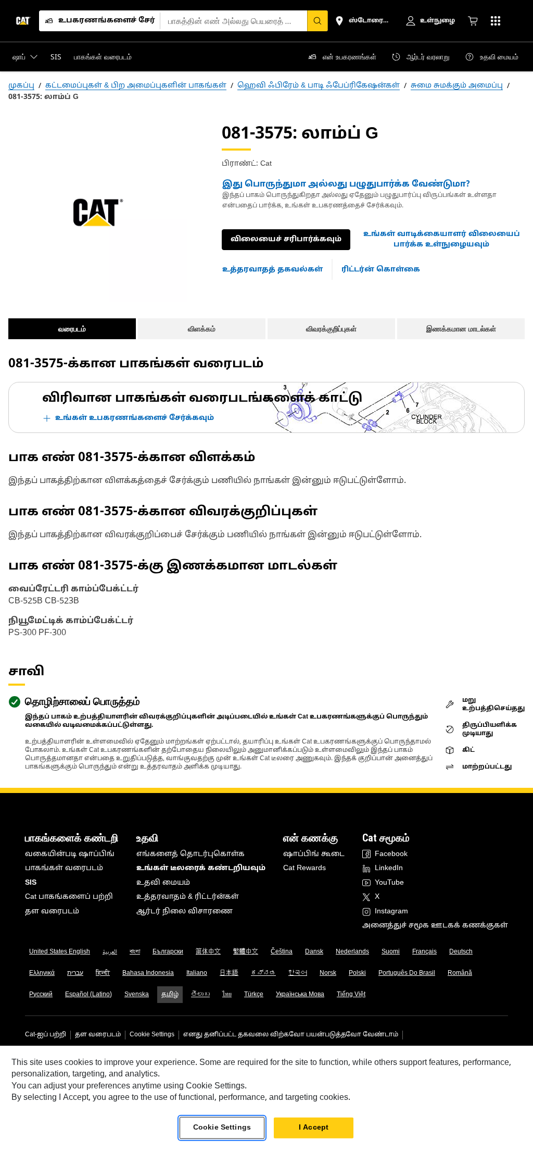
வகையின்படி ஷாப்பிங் (70, 854)
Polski (357, 973)
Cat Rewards (304, 868)
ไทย (227, 994)
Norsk (328, 973)
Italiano (196, 973)
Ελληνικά (42, 973)
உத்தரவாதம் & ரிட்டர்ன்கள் (187, 897)
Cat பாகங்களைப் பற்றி (69, 897)
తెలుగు (200, 994)
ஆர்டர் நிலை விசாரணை (184, 911)
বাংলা (135, 952)
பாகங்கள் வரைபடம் (64, 868)
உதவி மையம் (163, 882)
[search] (317, 20)
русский (41, 994)
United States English (59, 952)
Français (424, 952)
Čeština (282, 952)
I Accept (313, 1127)
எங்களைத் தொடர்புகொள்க (190, 854)
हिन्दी (103, 973)
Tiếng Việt (351, 994)
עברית (75, 973)
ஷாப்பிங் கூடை (314, 854)
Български (168, 952)
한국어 (297, 973)
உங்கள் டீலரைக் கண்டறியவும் (200, 868)
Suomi (391, 952)
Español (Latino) (88, 994)
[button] (441, 239)
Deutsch (461, 952)
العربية (110, 952)
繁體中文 (245, 952)
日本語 (229, 973)
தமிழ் (170, 994)
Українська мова (300, 994)
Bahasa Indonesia (148, 973)
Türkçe (253, 994)
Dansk (314, 952)
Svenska (136, 994)
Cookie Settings (152, 1034)
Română (460, 973)
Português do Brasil (406, 973)
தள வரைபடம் (52, 911)
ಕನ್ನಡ (263, 973)
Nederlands (352, 952)
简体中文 (208, 952)
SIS (30, 882)
